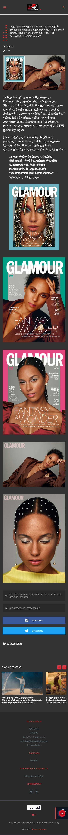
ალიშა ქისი (36, 594)
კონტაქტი (34, 733)
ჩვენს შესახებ (34, 729)
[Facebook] (31, 791)
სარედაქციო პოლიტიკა (34, 776)
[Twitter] (37, 791)
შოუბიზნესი (33, 608)
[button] (5, 7)
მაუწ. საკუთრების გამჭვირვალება (34, 741)
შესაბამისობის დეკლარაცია (34, 737)
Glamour (23, 594)
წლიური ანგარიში (34, 745)
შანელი (24, 597)
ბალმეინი (50, 594)
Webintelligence (39, 829)
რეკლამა (34, 760)
